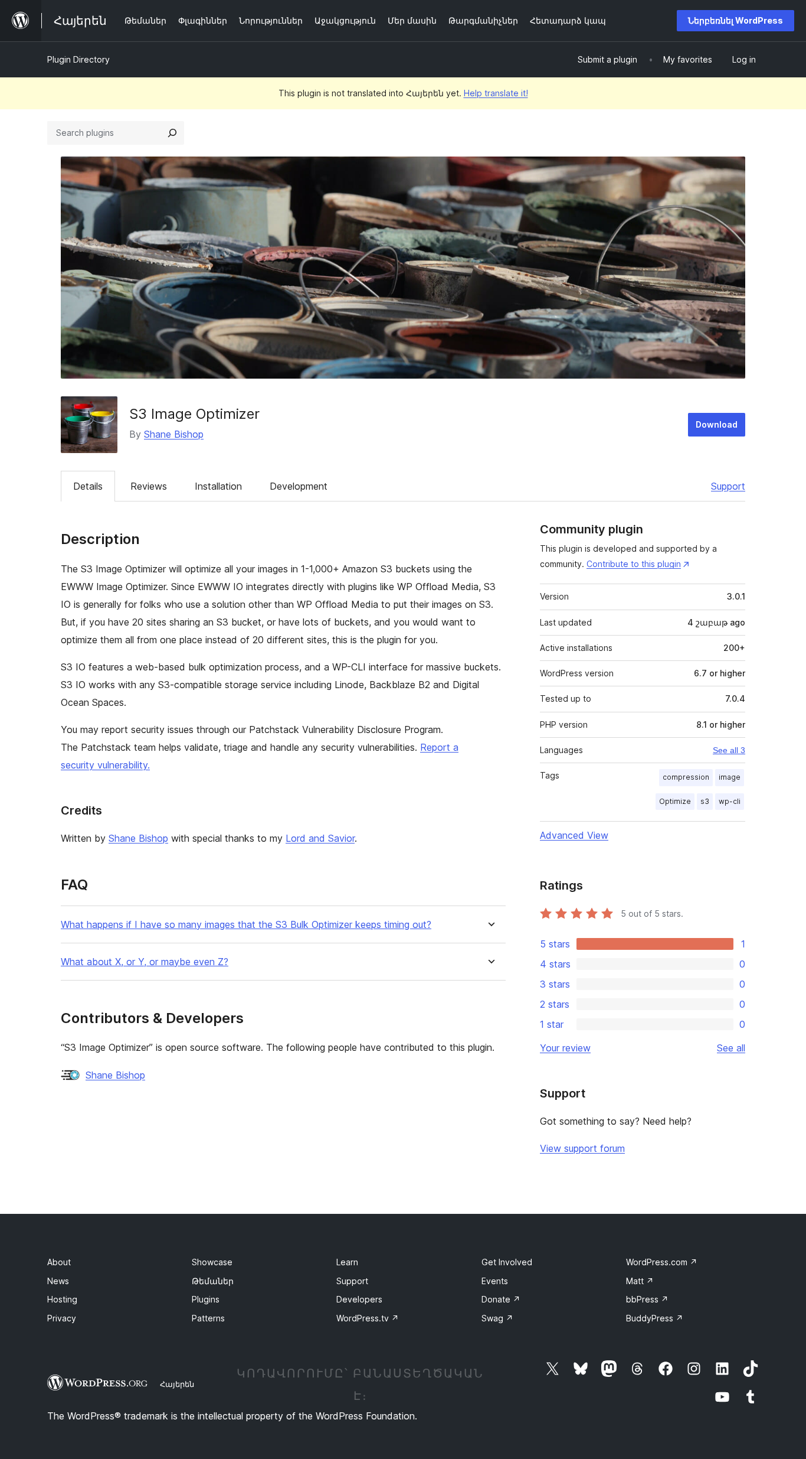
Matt (640, 1281)
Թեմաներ (213, 1281)
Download (717, 424)
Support (728, 486)
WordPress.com (661, 1262)
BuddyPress (654, 1318)
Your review (565, 1048)
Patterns (208, 1318)
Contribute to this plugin (634, 564)
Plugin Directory (78, 59)
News (58, 1281)
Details (88, 486)
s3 (704, 801)
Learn (347, 1262)
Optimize (675, 801)
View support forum (582, 1148)
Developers (359, 1299)
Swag (497, 1318)
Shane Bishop (174, 434)
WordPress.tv (367, 1318)
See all (731, 1048)
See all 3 (729, 750)
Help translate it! (496, 93)
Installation (218, 486)
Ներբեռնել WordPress (735, 20)
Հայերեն (177, 1384)
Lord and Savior (320, 838)
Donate (500, 1299)
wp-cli (730, 801)
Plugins (205, 1299)
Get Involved (506, 1262)
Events (494, 1281)
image (730, 777)
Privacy (61, 1318)
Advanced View (574, 835)
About (59, 1262)
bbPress (647, 1299)
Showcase (212, 1262)
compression (686, 777)
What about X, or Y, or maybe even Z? (144, 962)
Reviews (148, 486)
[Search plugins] (172, 133)
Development (298, 486)
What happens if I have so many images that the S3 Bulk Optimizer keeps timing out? (246, 924)
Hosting (62, 1299)
